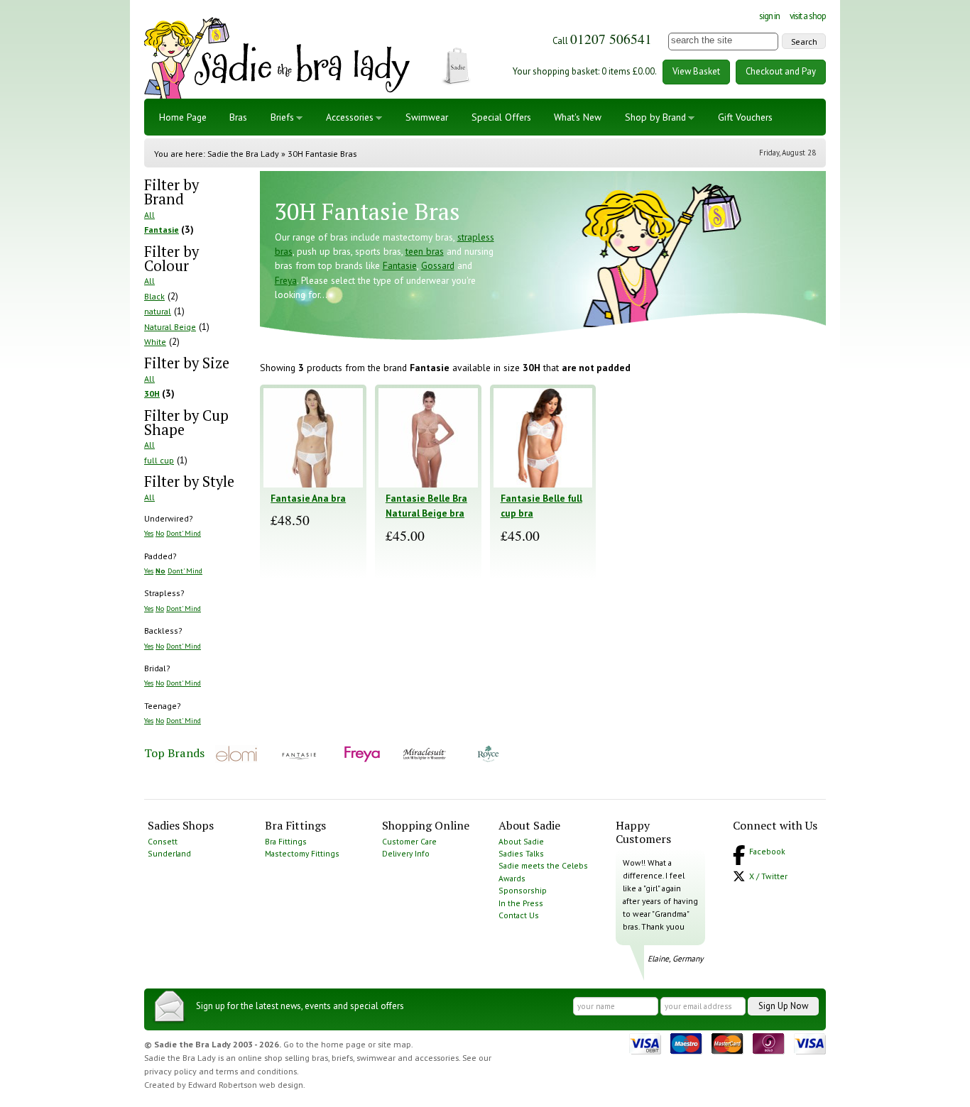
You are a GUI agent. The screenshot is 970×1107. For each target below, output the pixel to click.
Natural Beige (170, 326)
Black (154, 296)
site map (394, 1044)
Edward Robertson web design (245, 1084)
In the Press (520, 903)
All (149, 214)
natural (157, 311)
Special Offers (501, 117)
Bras (238, 117)
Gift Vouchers (745, 117)
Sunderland (169, 853)
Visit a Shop (808, 16)
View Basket (696, 71)
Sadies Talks (521, 853)
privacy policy (170, 1071)
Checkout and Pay (781, 71)
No (160, 533)
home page (343, 1044)
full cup (159, 460)
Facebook (767, 851)
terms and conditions (256, 1071)
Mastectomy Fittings (302, 853)
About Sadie (521, 841)
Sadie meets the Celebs (543, 865)
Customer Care (409, 841)
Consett (163, 841)
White (155, 341)
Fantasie (161, 229)
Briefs (282, 117)
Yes (148, 533)
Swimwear (426, 117)
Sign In (769, 16)
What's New (577, 117)
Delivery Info (406, 853)
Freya (286, 280)
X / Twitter (768, 876)
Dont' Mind (183, 533)
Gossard (437, 265)
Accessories (350, 117)
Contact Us (518, 915)
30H (152, 393)
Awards (511, 878)
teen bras (424, 251)
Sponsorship (522, 890)
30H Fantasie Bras (322, 153)
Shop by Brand (655, 117)
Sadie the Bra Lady (243, 153)
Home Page (183, 117)
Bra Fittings (286, 841)
